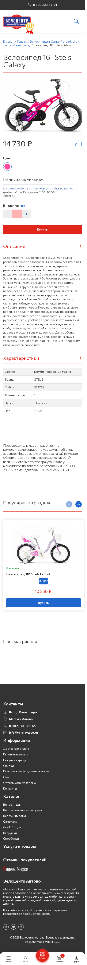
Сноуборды (11, 838)
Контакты (10, 788)
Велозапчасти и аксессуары (22, 810)
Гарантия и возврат (16, 754)
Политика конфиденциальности (26, 771)
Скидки (8, 766)
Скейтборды (12, 827)
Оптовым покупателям (19, 782)
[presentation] (69, 504)
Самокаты (10, 821)
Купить (42, 229)
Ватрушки (10, 833)
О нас (7, 777)
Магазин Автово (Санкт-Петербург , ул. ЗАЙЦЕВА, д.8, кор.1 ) (40, 188)
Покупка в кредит (15, 760)
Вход (13, 712)
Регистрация (28, 712)
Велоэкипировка (15, 816)
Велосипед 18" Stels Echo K (28, 574)
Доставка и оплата (16, 748)
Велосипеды (12, 804)
